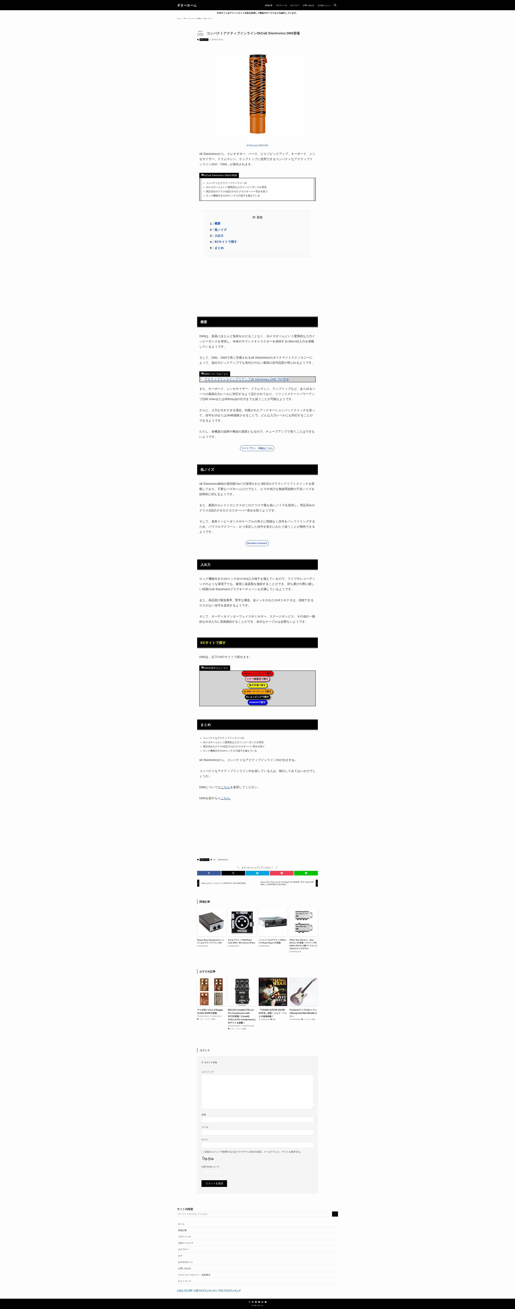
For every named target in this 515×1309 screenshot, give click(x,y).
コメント (207, 1071)
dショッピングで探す (257, 696)
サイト (204, 1139)
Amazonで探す (257, 702)
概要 (217, 223)
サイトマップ (184, 1281)
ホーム (181, 1224)
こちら (225, 787)
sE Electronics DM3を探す (258, 145)
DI (214, 860)
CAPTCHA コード (210, 1166)
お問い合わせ (184, 1268)
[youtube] (259, 1302)
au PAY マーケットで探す (258, 691)
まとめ (219, 248)
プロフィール (184, 1236)
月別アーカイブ (185, 1243)
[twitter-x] (249, 1302)
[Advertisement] (257, 285)
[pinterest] (256, 1302)
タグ (180, 1256)
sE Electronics (223, 860)
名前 (203, 1114)
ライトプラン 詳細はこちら (257, 448)
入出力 (219, 235)
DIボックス (204, 39)
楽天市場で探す (257, 685)
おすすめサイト (185, 1262)
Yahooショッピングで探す (257, 673)
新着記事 (182, 1230)
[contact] (265, 1302)
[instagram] (252, 1302)
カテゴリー (183, 1249)
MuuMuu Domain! (257, 543)
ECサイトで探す (226, 241)
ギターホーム (187, 5)
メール (204, 1127)
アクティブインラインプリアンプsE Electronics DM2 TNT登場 (247, 379)
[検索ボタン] (335, 5)
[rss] (262, 1302)
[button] (209, 873)
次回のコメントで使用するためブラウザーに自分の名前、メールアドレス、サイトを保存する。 (253, 1151)
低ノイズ (221, 229)
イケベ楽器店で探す (257, 679)
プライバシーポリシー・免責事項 (194, 1275)
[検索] (335, 1214)
